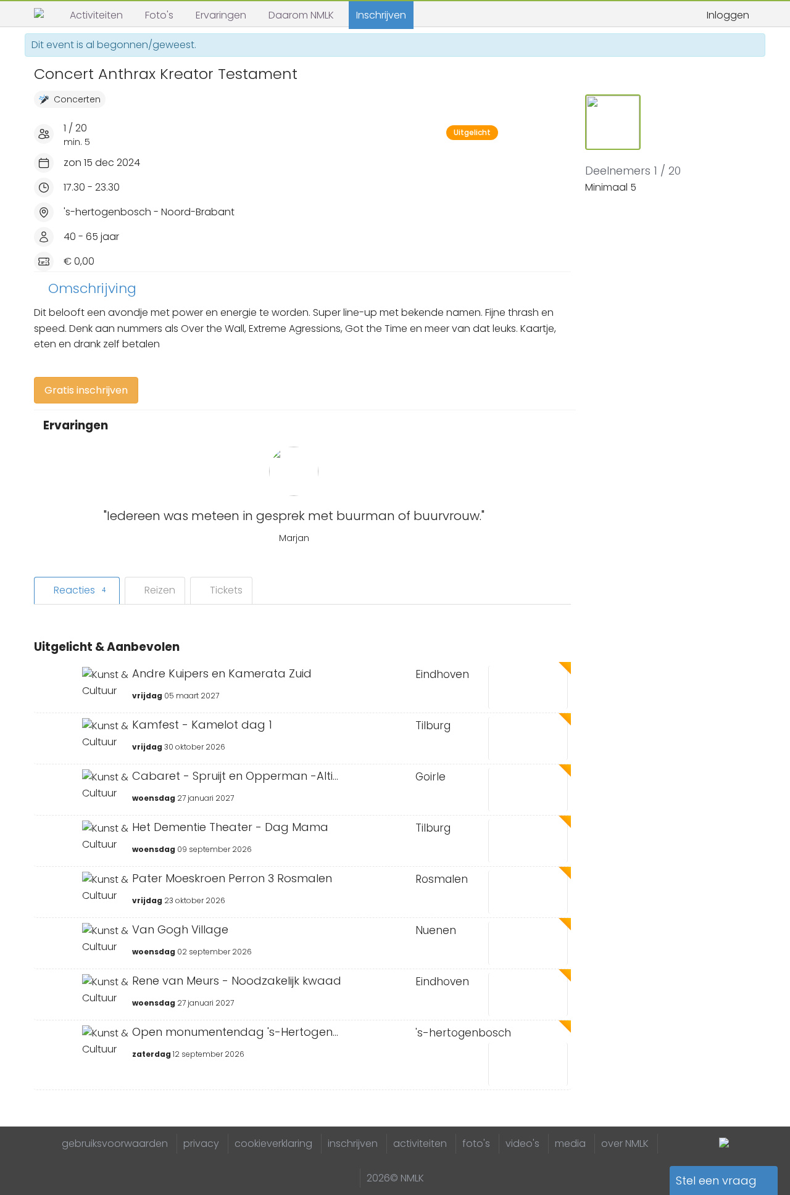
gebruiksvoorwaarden (115, 1143)
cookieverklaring (273, 1143)
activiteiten (420, 1143)
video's (522, 1143)
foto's (476, 1143)
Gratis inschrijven (86, 390)
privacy (201, 1143)
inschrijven (353, 1143)
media (570, 1143)
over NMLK (625, 1143)
